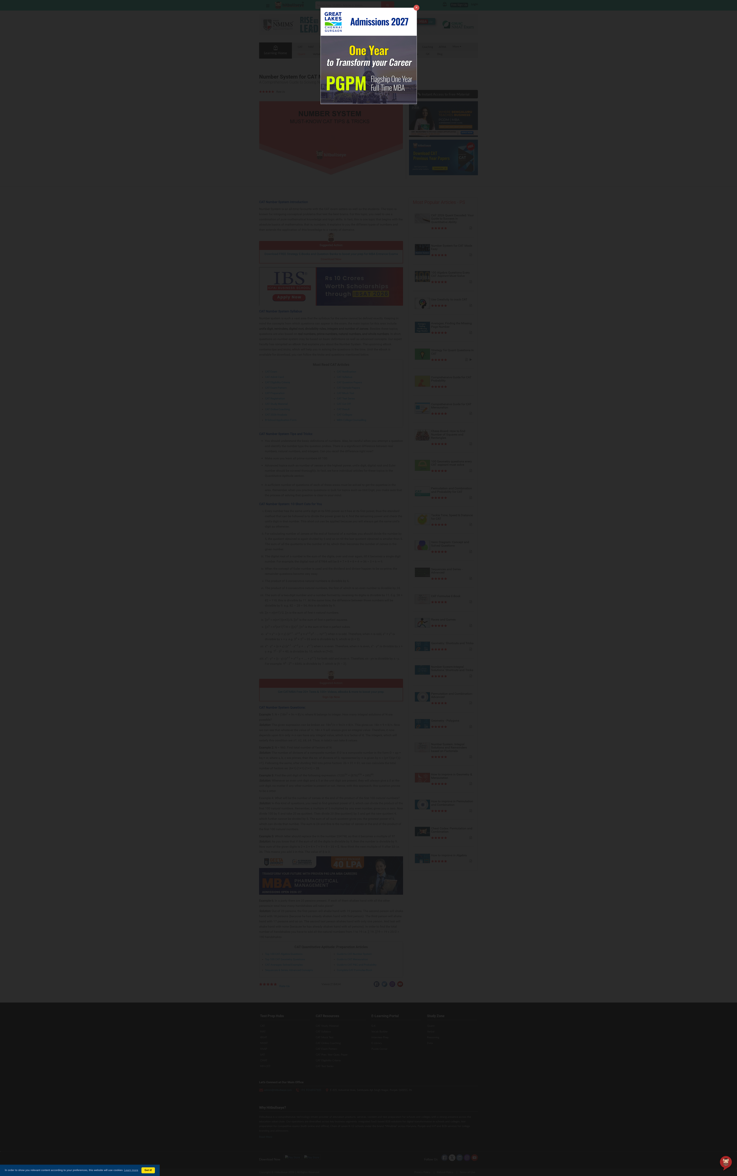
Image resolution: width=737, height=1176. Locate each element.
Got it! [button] (148, 1170)
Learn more (131, 1170)
